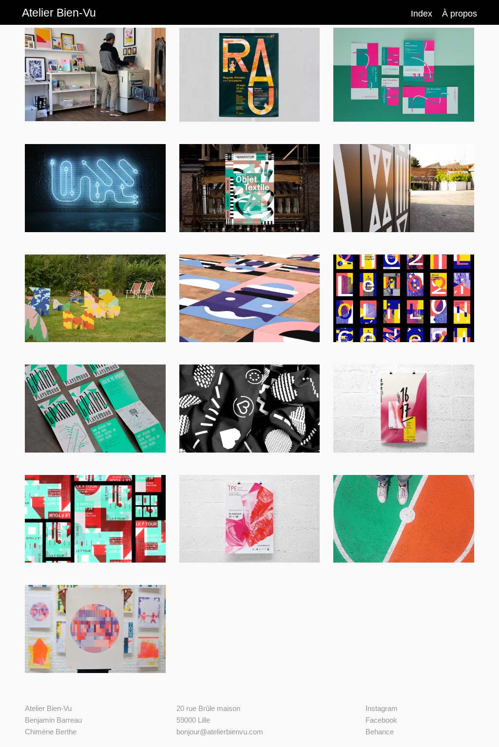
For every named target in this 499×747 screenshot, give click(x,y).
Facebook (381, 720)
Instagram (381, 708)
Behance (379, 732)
